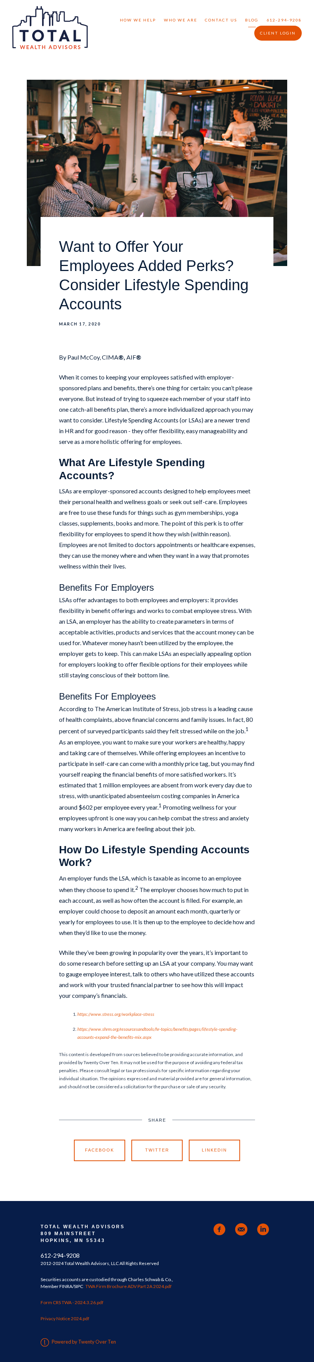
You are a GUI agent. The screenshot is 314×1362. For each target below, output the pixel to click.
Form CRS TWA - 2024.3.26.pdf (72, 1302)
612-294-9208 (284, 20)
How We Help (138, 20)
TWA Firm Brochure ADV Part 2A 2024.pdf (128, 1286)
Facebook (99, 1150)
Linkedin (214, 1150)
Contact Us (221, 20)
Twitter (157, 1150)
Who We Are (180, 20)
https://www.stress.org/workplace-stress (115, 1014)
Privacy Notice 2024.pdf (65, 1318)
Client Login (278, 33)
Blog (251, 20)
